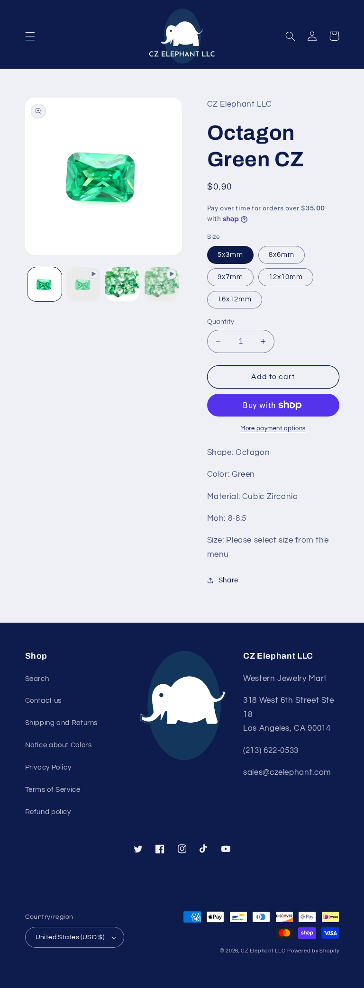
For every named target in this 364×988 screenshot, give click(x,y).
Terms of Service (53, 789)
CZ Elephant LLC (263, 950)
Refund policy (48, 812)
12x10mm (286, 277)
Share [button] (228, 580)
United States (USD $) (70, 937)
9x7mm (230, 277)
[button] (30, 36)
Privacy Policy (48, 767)
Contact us (43, 700)
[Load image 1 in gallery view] (44, 284)
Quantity (221, 321)
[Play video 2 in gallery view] (162, 284)
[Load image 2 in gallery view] (122, 284)
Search (37, 678)
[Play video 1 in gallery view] (83, 284)
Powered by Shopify (313, 950)
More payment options (273, 429)
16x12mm (235, 299)
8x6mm (281, 254)
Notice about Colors (58, 745)
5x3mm (230, 254)
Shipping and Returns (61, 722)
